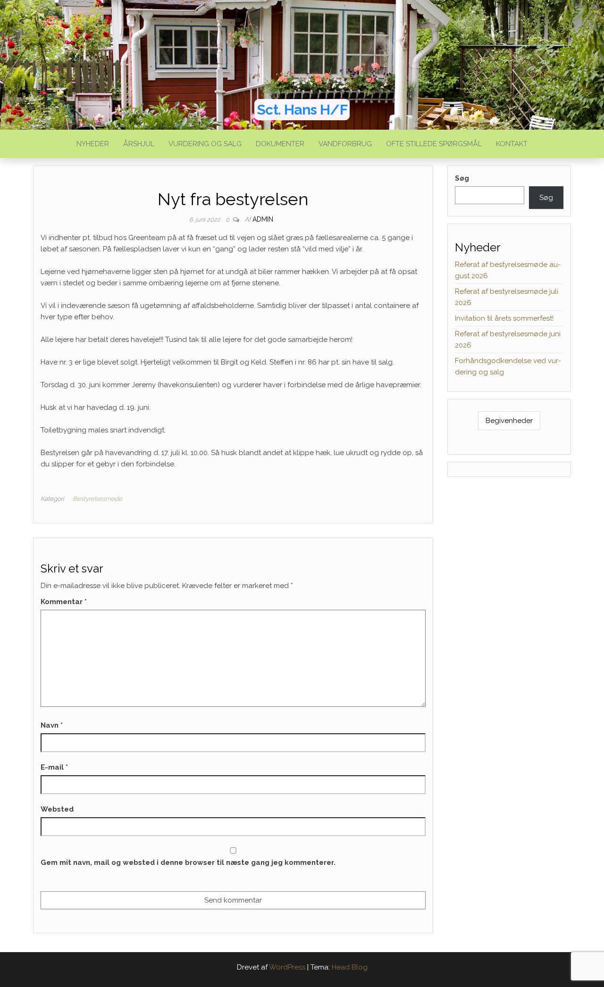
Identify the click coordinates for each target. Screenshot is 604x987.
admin (262, 219)
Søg (462, 178)
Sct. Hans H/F (302, 109)
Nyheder (92, 144)
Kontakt (512, 144)
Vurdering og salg (205, 144)
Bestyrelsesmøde (97, 498)
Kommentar (64, 601)
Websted (57, 809)
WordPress (287, 967)
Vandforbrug (345, 144)
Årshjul (138, 144)
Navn (52, 725)
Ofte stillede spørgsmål (434, 144)
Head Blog (350, 967)
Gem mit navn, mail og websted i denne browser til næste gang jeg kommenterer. (188, 862)
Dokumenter (280, 144)
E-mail (54, 767)
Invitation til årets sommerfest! (504, 318)
